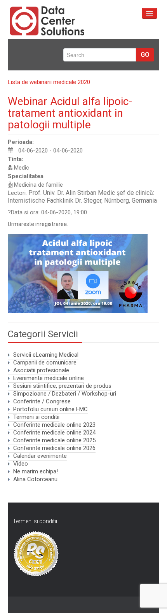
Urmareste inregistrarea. (38, 224)
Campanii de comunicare (45, 362)
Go (145, 54)
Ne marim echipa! (35, 471)
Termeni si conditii (36, 416)
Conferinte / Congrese (42, 401)
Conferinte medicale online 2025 (54, 440)
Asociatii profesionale (41, 370)
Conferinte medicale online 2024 (54, 432)
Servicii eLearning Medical (45, 354)
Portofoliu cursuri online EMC (50, 409)
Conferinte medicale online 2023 (54, 424)
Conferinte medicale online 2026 (54, 448)
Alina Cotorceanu (35, 479)
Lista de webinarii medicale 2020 (49, 82)
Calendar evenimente (40, 455)
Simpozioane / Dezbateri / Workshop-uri (64, 393)
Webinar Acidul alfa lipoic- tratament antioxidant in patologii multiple (70, 113)
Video (20, 463)
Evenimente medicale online (48, 378)
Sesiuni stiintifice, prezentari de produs (62, 385)
